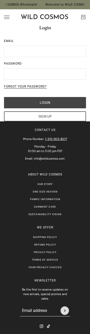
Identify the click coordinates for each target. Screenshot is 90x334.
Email (9, 41)
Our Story (45, 184)
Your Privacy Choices (45, 267)
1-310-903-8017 (56, 139)
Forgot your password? (25, 86)
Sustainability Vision (45, 214)
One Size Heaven (45, 191)
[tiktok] (48, 326)
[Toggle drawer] (7, 17)
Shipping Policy (45, 237)
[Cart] (83, 17)
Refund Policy (45, 244)
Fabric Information (45, 199)
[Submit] (64, 310)
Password (13, 63)
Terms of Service (45, 259)
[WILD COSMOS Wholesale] (45, 17)
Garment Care (45, 206)
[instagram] (41, 326)
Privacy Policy (45, 252)
